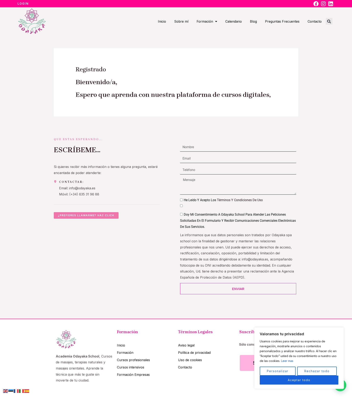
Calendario (233, 21)
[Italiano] (21, 391)
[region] (299, 358)
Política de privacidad (194, 353)
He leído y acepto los (223, 200)
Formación (205, 21)
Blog (253, 21)
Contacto (315, 21)
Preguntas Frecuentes (282, 21)
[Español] (27, 391)
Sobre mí (181, 21)
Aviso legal (186, 345)
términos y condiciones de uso (240, 200)
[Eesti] (11, 391)
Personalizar (277, 371)
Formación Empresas (133, 375)
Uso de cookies (190, 360)
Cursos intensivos (130, 367)
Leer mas (287, 361)
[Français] (16, 391)
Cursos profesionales (133, 360)
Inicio (162, 21)
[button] (329, 21)
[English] (5, 391)
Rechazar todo (317, 371)
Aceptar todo (299, 380)
